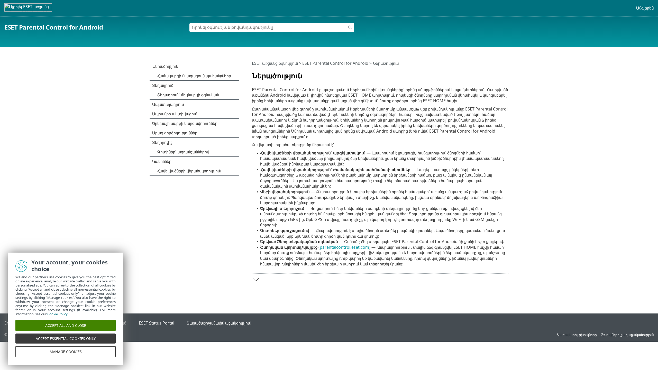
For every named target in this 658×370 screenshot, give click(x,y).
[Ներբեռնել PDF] (498, 73)
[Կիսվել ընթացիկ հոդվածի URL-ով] (490, 73)
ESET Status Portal (156, 323)
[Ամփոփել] (505, 73)
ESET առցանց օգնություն (275, 63)
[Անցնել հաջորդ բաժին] (256, 280)
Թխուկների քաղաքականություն (627, 334)
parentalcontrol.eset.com (344, 247)
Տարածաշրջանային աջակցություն (219, 323)
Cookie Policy (57, 314)
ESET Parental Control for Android (53, 27)
